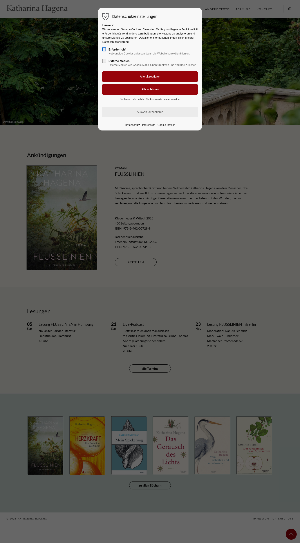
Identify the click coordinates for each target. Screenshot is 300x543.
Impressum (148, 125)
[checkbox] (104, 49)
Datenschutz (132, 125)
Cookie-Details (166, 125)
